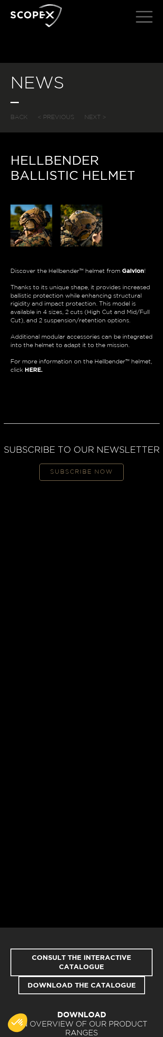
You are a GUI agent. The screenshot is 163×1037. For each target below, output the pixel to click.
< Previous (56, 117)
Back (19, 117)
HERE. (34, 370)
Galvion (133, 271)
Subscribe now (81, 472)
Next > (95, 117)
